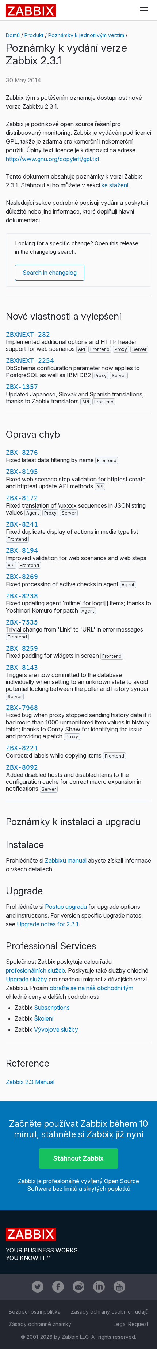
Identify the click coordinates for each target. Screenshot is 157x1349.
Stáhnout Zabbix (78, 1158)
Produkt (33, 35)
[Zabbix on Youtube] (119, 1287)
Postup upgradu (66, 906)
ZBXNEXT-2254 (30, 360)
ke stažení (115, 185)
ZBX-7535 (22, 622)
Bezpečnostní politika (35, 1312)
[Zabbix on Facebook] (58, 1287)
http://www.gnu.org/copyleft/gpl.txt (52, 159)
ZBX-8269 (22, 576)
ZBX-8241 (22, 524)
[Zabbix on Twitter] (37, 1287)
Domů (13, 35)
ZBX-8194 (22, 550)
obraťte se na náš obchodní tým (91, 988)
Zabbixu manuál (66, 860)
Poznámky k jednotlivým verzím (86, 35)
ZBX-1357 (22, 387)
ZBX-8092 (22, 767)
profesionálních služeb (35, 970)
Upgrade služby (26, 979)
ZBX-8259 (22, 648)
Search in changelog (50, 272)
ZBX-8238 (22, 596)
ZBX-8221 (22, 748)
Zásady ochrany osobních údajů (109, 1312)
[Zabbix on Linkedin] (99, 1287)
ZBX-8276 (22, 452)
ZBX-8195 (22, 472)
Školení (43, 1018)
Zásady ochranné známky (40, 1324)
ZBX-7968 (22, 708)
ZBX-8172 (22, 498)
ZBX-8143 (22, 667)
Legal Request (131, 1324)
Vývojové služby (56, 1029)
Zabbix (31, 10)
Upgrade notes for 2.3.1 (47, 924)
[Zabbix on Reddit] (78, 1287)
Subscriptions (52, 1007)
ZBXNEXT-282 (28, 334)
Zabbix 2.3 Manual (30, 1082)
